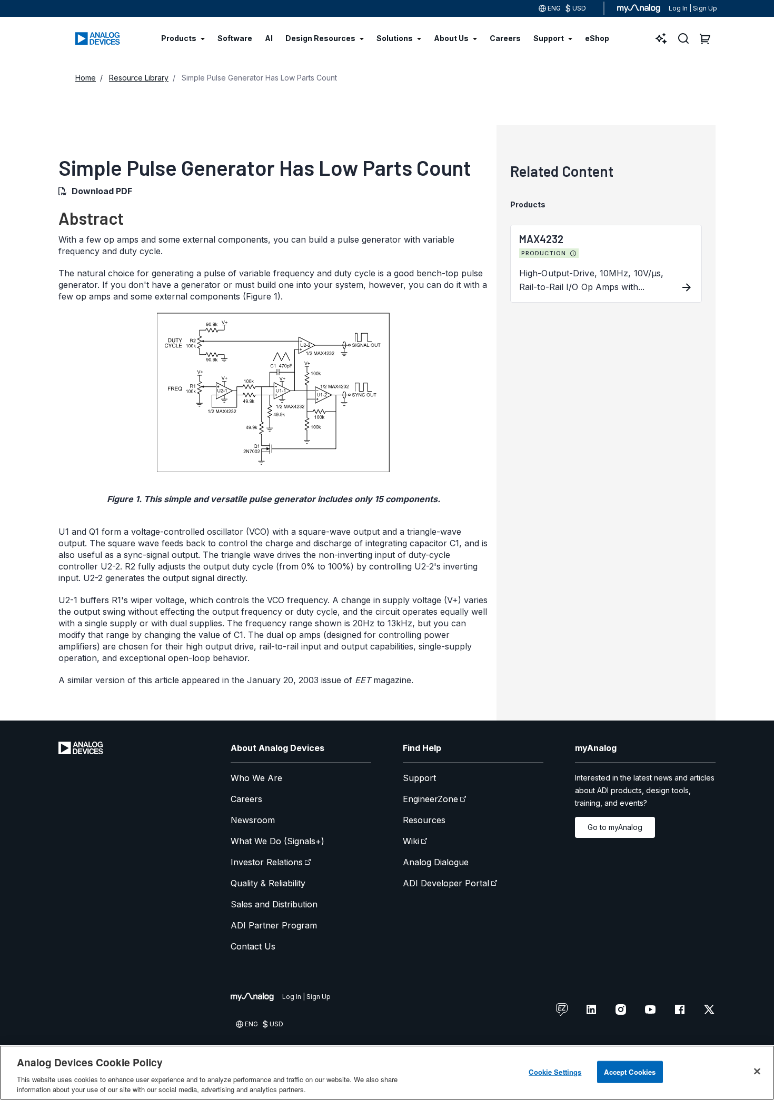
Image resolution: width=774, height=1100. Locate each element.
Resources (424, 820)
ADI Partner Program (274, 925)
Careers (246, 799)
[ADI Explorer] (661, 38)
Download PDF (102, 191)
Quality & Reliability (268, 883)
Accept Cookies (630, 1072)
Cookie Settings (555, 1072)
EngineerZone (430, 799)
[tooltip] (573, 254)
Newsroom (253, 820)
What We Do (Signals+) (277, 841)
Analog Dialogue (436, 862)
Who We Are (256, 778)
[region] (387, 1072)
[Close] (757, 1071)
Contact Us (253, 946)
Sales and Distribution (274, 904)
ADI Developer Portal (446, 883)
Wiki (411, 841)
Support (419, 778)
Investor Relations (267, 862)
